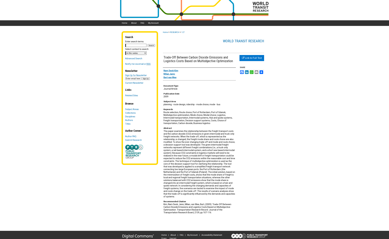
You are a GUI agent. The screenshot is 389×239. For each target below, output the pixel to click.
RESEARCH (174, 32)
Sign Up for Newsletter (136, 75)
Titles (128, 124)
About (173, 235)
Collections (130, 113)
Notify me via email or (138, 64)
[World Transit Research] (194, 10)
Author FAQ (130, 136)
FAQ (181, 235)
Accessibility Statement (211, 235)
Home (165, 32)
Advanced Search (133, 58)
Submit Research (133, 140)
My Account (192, 235)
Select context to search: (137, 49)
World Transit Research (243, 41)
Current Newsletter (134, 83)
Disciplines (130, 116)
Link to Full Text (253, 58)
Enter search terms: (134, 41)
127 (183, 32)
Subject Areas (132, 109)
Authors (129, 120)
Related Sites (131, 95)
